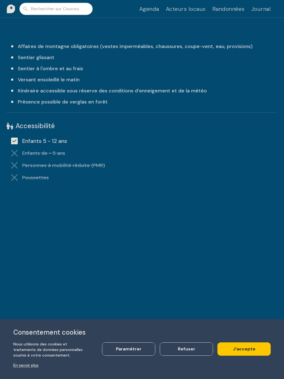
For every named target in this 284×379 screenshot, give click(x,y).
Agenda (149, 8)
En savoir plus (26, 365)
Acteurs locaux (186, 8)
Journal (261, 8)
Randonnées (228, 8)
